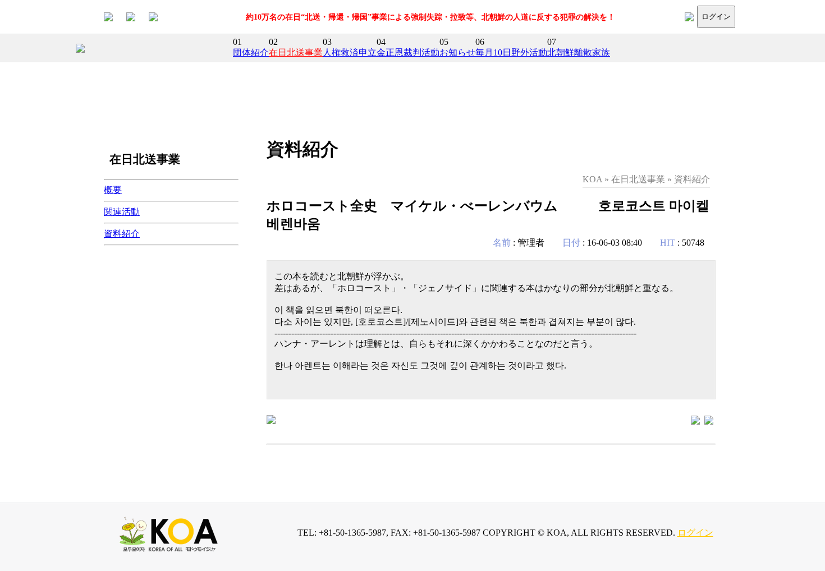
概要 (113, 190)
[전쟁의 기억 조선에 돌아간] (708, 419)
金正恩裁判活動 (408, 52)
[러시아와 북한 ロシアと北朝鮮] (695, 419)
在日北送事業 (296, 52)
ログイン (716, 16)
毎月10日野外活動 (511, 52)
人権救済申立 (350, 52)
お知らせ (457, 52)
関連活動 (122, 212)
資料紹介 (122, 233)
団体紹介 (251, 52)
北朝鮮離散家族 (578, 52)
